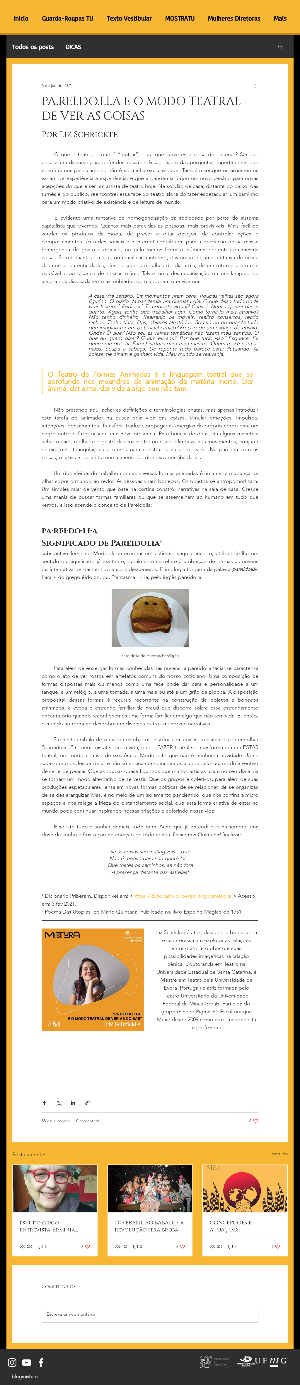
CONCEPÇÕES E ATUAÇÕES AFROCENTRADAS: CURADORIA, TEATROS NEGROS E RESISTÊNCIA (241, 1226)
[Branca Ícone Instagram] (12, 1362)
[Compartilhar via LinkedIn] (73, 1103)
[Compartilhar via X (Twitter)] (59, 1103)
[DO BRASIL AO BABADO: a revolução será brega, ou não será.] (150, 1188)
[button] (280, 46)
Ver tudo (280, 1153)
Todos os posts (33, 46)
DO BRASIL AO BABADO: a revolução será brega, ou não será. (149, 1226)
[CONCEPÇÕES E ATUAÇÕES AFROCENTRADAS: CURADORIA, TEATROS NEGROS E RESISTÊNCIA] (245, 1188)
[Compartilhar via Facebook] (44, 1103)
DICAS (73, 46)
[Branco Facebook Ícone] (41, 1362)
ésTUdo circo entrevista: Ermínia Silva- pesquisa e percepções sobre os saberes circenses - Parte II (54, 1226)
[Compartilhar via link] (87, 1103)
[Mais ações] (254, 85)
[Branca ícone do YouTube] (26, 1362)
